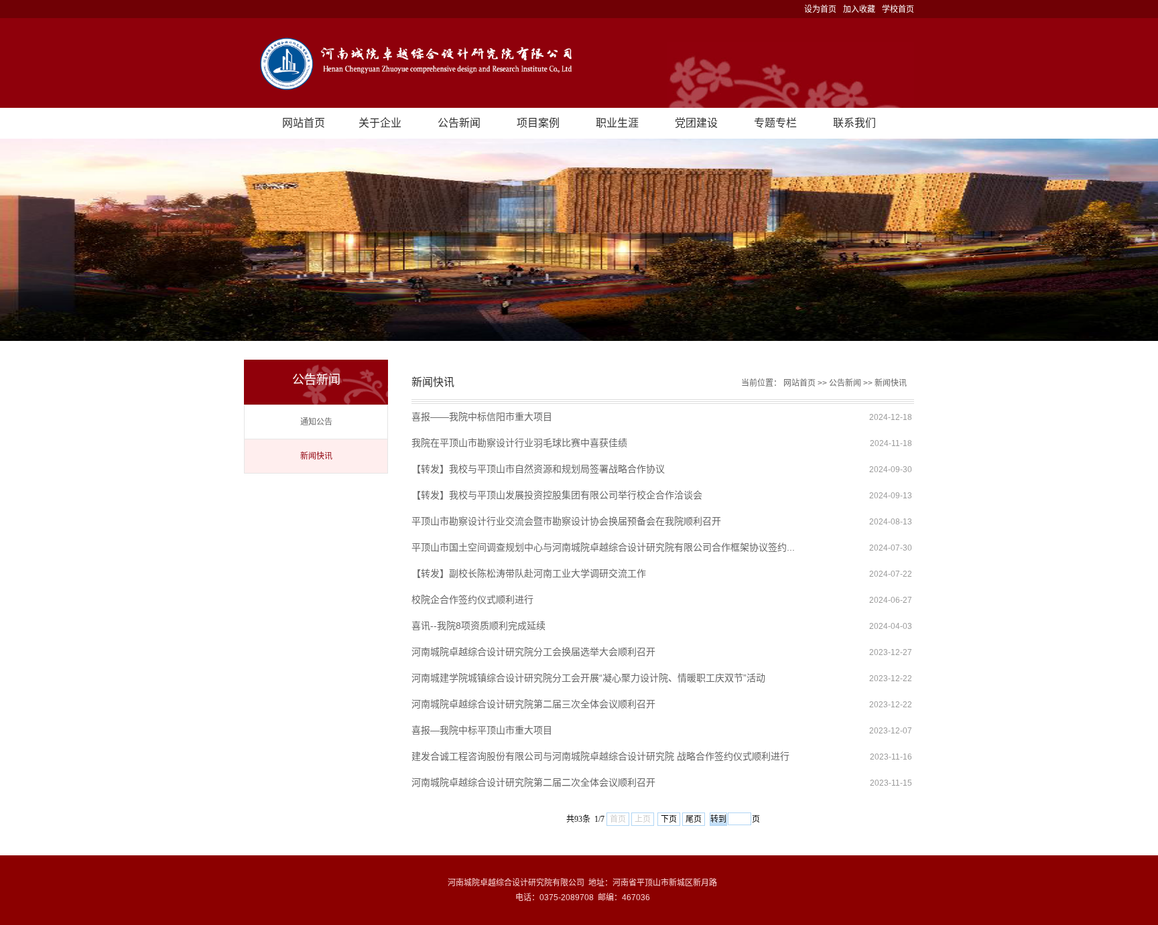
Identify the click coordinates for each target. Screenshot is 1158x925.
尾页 (694, 819)
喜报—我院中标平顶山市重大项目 (481, 730)
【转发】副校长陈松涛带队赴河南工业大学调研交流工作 (528, 573)
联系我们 (854, 123)
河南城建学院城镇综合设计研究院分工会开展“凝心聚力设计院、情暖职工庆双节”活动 (588, 677)
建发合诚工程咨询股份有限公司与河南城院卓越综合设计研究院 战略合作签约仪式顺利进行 (600, 756)
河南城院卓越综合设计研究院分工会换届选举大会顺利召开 (533, 651)
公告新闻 (459, 123)
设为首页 (820, 9)
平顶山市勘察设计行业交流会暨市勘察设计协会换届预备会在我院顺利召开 (566, 521)
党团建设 (696, 123)
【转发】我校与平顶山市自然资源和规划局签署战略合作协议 (538, 469)
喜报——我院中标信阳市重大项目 (481, 416)
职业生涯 (617, 123)
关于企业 (380, 123)
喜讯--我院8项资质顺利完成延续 (478, 625)
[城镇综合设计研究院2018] (579, 63)
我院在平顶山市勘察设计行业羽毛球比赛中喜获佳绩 (519, 442)
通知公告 (316, 422)
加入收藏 (859, 9)
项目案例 (538, 123)
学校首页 (898, 9)
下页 (669, 819)
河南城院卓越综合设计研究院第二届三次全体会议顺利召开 (533, 704)
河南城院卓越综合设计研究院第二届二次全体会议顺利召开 (533, 782)
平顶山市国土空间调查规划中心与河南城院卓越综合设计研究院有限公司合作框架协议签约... (603, 547)
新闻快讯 (316, 456)
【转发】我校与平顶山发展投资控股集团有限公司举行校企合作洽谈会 (556, 495)
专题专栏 (775, 123)
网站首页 (303, 123)
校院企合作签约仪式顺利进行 (472, 599)
